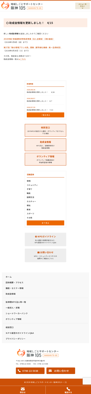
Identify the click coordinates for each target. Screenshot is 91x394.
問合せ (22, 392)
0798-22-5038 (25, 364)
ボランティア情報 (13, 319)
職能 (29, 193)
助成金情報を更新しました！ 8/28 (41, 92)
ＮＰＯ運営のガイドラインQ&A (20, 333)
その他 (29, 217)
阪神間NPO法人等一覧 (16, 302)
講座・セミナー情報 (15, 288)
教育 (29, 209)
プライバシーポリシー (16, 338)
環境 (29, 181)
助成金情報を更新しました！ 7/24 (40, 110)
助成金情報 (11, 293)
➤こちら (22, 59)
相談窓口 (10, 327)
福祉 (29, 205)
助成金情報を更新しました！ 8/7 (39, 101)
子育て (29, 189)
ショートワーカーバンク (17, 313)
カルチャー (31, 201)
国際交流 (30, 197)
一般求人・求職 (13, 307)
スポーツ (30, 213)
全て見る (45, 223)
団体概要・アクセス (14, 282)
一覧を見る (45, 115)
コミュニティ (32, 185)
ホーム (9, 276)
